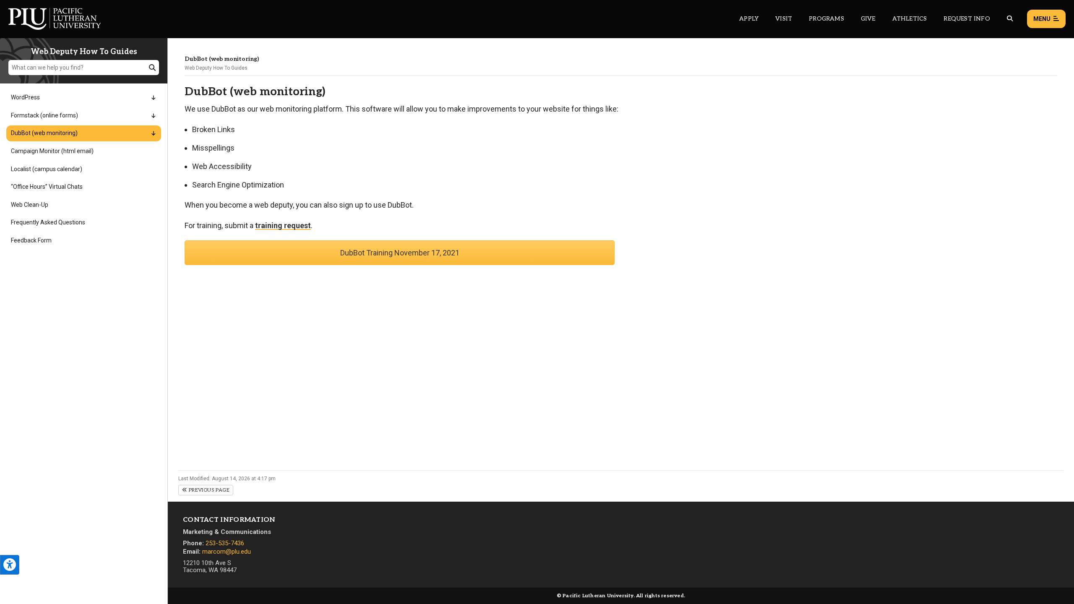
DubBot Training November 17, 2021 (399, 252)
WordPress (25, 97)
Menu (1042, 19)
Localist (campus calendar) (46, 169)
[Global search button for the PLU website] (1009, 18)
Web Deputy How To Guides (216, 68)
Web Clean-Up (29, 204)
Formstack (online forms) (44, 115)
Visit (783, 18)
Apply (749, 18)
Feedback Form (31, 240)
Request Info (967, 18)
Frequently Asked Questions (48, 222)
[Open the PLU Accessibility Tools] (9, 565)
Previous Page (208, 490)
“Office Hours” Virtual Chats (47, 186)
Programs (826, 18)
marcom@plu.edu (226, 551)
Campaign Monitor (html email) (52, 151)
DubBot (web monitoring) (44, 133)
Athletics (909, 18)
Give (868, 18)
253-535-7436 (225, 543)
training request (283, 225)
